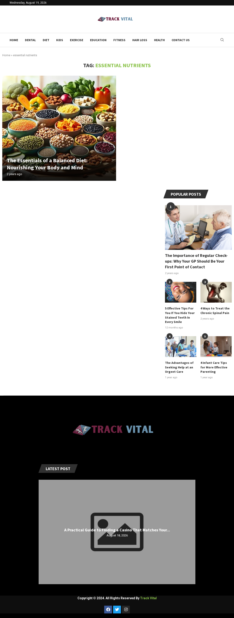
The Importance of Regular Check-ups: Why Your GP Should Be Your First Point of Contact (196, 261)
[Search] (222, 40)
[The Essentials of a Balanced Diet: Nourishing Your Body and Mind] (59, 128)
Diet (46, 40)
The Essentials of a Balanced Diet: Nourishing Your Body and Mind (47, 164)
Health (159, 40)
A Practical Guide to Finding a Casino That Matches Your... (117, 529)
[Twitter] (117, 609)
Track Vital (148, 598)
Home (14, 40)
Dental (30, 40)
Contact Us (181, 40)
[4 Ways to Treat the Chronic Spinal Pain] (216, 292)
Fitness (119, 40)
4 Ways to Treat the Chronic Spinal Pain (215, 310)
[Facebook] (108, 609)
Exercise (76, 40)
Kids (59, 40)
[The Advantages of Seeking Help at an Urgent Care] (180, 346)
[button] (43, 532)
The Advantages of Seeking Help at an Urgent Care (179, 367)
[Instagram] (126, 609)
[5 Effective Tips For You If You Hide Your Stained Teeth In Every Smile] (180, 292)
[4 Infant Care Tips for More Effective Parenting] (216, 346)
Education (98, 40)
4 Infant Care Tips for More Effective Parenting (213, 367)
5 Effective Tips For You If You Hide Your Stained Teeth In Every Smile (180, 315)
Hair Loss (139, 40)
